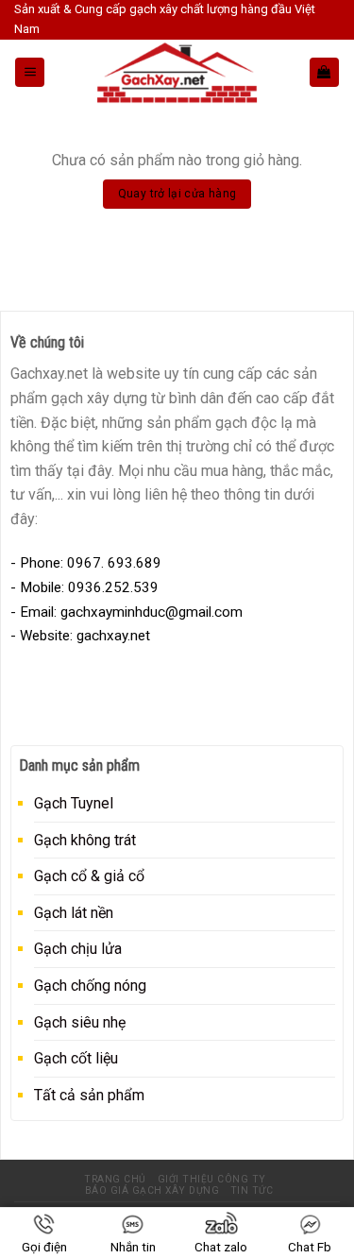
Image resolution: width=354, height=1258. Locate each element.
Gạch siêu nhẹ (80, 1022)
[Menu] (29, 72)
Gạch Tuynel (73, 803)
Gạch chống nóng (90, 985)
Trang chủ (115, 1179)
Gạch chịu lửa (78, 949)
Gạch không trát (85, 840)
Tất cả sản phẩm (89, 1095)
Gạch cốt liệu (76, 1058)
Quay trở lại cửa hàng (177, 193)
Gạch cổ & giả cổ (89, 876)
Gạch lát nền (73, 913)
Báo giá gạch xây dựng (152, 1190)
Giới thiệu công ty (212, 1179)
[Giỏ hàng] (324, 72)
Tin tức (252, 1190)
